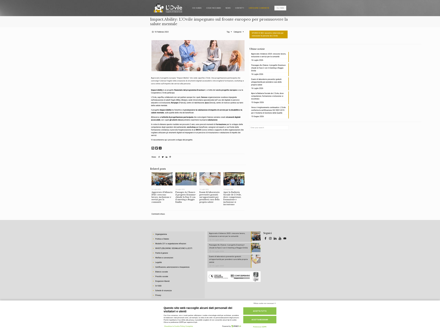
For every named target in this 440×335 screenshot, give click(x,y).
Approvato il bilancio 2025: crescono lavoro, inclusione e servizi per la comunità (162, 197)
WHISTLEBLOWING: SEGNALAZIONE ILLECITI (173, 248)
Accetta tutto (260, 311)
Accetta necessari (260, 320)
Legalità (158, 262)
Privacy (158, 295)
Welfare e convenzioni (164, 258)
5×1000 (158, 286)
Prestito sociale (161, 276)
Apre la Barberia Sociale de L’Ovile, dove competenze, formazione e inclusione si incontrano (232, 198)
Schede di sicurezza (163, 290)
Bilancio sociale (161, 272)
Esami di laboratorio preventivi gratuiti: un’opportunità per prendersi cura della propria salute (209, 197)
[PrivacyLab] (236, 326)
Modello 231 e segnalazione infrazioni (170, 244)
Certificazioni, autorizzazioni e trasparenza (172, 267)
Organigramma (161, 234)
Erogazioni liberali (162, 281)
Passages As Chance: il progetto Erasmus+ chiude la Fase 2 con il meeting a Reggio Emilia (185, 197)
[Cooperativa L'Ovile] (168, 8)
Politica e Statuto (162, 239)
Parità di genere (161, 253)
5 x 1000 (280, 8)
